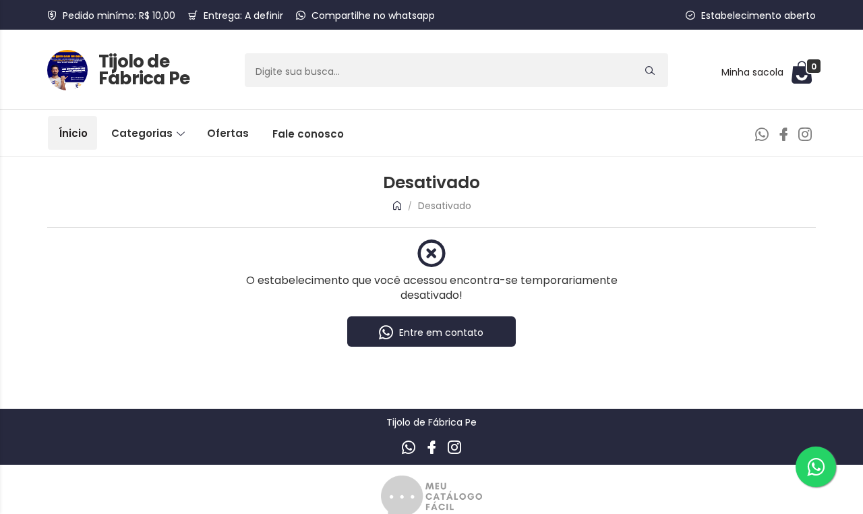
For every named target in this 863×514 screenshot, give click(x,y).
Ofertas (228, 133)
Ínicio (73, 133)
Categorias (143, 133)
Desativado (444, 205)
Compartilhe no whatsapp (373, 15)
